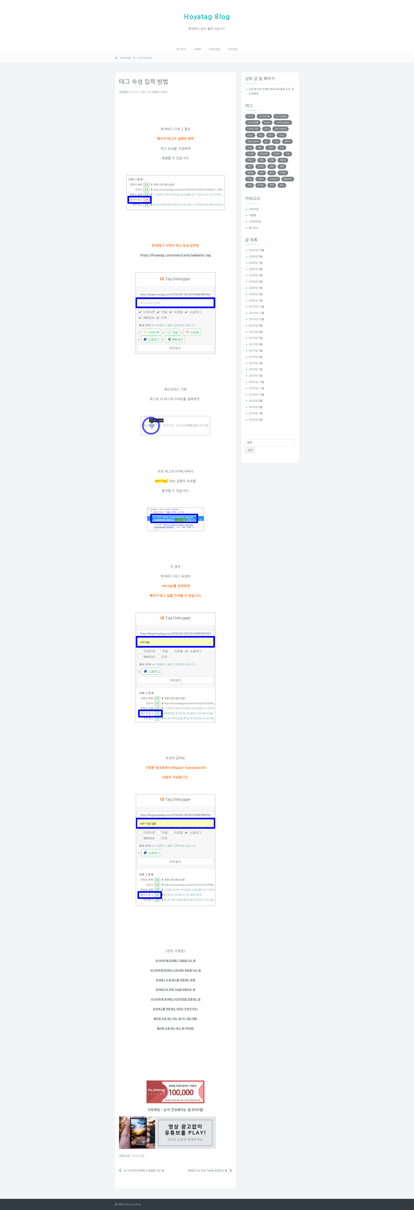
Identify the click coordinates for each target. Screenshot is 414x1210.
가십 (276, 141)
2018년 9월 (255, 400)
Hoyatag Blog (207, 16)
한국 (272, 185)
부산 (249, 166)
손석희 (261, 166)
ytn (266, 141)
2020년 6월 (255, 269)
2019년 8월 (255, 332)
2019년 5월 (255, 350)
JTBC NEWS (280, 129)
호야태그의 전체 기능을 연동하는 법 (175, 989)
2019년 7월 (255, 338)
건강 (249, 148)
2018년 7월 (255, 413)
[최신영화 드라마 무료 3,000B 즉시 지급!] (175, 1091)
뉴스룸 (250, 154)
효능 (282, 185)
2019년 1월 (255, 375)
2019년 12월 (256, 306)
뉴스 (282, 148)
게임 (260, 148)
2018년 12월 (256, 382)
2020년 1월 (255, 300)
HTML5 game (283, 122)
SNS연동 (232, 49)
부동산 (283, 160)
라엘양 (163, 92)
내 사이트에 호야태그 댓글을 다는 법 (144, 1170)
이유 (249, 179)
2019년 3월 (255, 363)
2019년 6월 (255, 344)
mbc (271, 135)
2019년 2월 (255, 369)
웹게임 (250, 173)
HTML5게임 (253, 129)
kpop (250, 135)
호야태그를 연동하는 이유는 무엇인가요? (175, 1009)
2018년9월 (253, 122)
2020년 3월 (255, 288)
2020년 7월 (255, 262)
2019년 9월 (255, 325)
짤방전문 (288, 179)
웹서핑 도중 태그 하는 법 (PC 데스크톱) (175, 1019)
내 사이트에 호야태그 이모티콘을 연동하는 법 (176, 999)
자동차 (261, 179)
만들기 (250, 160)
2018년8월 (281, 116)
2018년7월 (264, 116)
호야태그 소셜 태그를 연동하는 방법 (175, 980)
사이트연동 (214, 49)
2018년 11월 (256, 388)
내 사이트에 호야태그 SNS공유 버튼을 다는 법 (175, 970)
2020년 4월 (255, 281)
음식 (272, 173)
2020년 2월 (255, 294)
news (281, 135)
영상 (272, 166)
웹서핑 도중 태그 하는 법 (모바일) (175, 1028)
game (267, 122)
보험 (272, 160)
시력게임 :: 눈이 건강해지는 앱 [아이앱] (175, 1110)
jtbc (267, 129)
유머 (262, 173)
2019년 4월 (255, 357)
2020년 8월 (255, 256)
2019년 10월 (256, 319)
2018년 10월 (256, 394)
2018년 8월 (255, 407)
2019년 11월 (256, 313)
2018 (250, 116)
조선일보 (274, 179)
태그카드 (181, 49)
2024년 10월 (256, 250)
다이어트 (264, 154)
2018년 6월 (255, 419)
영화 (282, 166)
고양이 (271, 148)
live (260, 135)
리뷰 (288, 154)
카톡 (249, 185)
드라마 (276, 154)
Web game (253, 141)
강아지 (287, 141)
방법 (262, 160)
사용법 (197, 49)
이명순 (283, 173)
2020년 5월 (255, 275)
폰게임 (261, 185)
